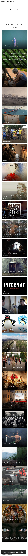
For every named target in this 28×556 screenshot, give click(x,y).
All (8, 18)
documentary (11, 21)
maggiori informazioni (11, 552)
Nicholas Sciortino (9, 554)
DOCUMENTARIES (15, 18)
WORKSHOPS (19, 24)
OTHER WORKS (9, 24)
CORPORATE (14, 27)
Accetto (19, 552)
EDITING (19, 21)
